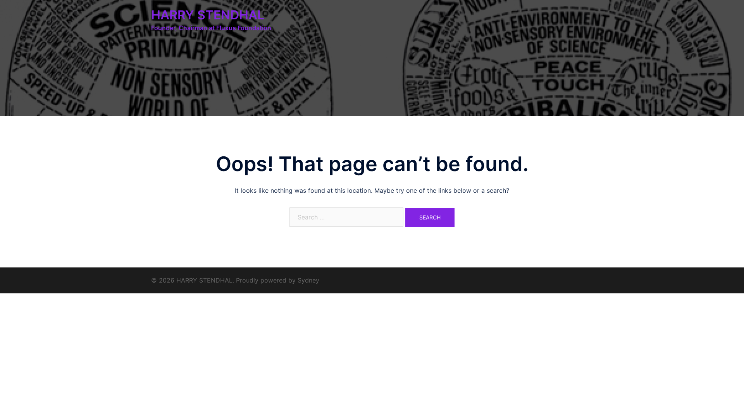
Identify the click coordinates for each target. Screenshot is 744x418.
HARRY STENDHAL (207, 14)
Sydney (308, 280)
